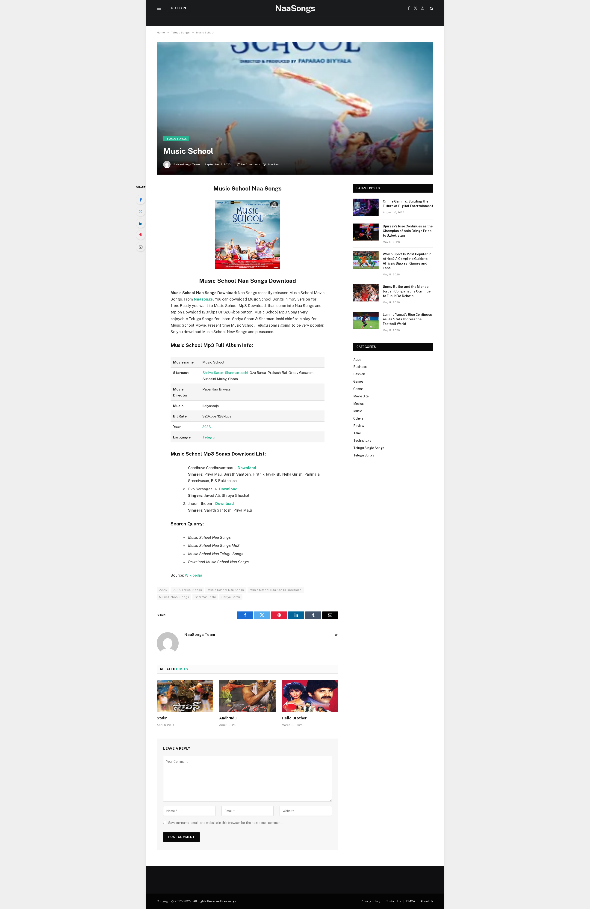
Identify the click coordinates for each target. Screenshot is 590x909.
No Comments (250, 164)
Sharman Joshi (236, 372)
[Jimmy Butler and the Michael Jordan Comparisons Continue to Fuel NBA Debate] (366, 292)
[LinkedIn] (140, 223)
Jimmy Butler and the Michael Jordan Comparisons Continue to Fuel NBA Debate (407, 291)
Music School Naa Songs (226, 590)
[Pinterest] (140, 235)
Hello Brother (294, 718)
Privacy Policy (370, 901)
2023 (206, 426)
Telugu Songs (176, 138)
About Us (426, 901)
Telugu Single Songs (368, 448)
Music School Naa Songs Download (276, 590)
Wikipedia (193, 575)
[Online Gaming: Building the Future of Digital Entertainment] (366, 207)
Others (358, 418)
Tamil (357, 433)
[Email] (140, 246)
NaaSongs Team (188, 164)
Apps (357, 359)
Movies (358, 403)
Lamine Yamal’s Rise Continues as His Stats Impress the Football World (407, 319)
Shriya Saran (212, 372)
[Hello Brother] (310, 696)
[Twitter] (140, 211)
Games (358, 381)
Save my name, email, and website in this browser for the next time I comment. (225, 823)
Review (358, 426)
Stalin (162, 718)
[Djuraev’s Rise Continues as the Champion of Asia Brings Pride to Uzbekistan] (366, 232)
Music (357, 411)
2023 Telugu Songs (187, 590)
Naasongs (203, 299)
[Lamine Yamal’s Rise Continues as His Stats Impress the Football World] (366, 320)
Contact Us (393, 901)
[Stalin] (185, 696)
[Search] (431, 8)
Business (360, 367)
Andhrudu (227, 718)
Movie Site (361, 396)
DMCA (410, 901)
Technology (362, 440)
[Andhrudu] (247, 696)
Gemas (358, 389)
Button (178, 8)
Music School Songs (174, 597)
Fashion (359, 374)
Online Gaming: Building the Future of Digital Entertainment (408, 204)
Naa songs (228, 901)
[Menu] (159, 8)
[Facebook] (140, 199)
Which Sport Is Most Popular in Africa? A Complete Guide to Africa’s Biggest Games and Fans (407, 261)
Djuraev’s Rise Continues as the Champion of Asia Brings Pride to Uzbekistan (408, 230)
